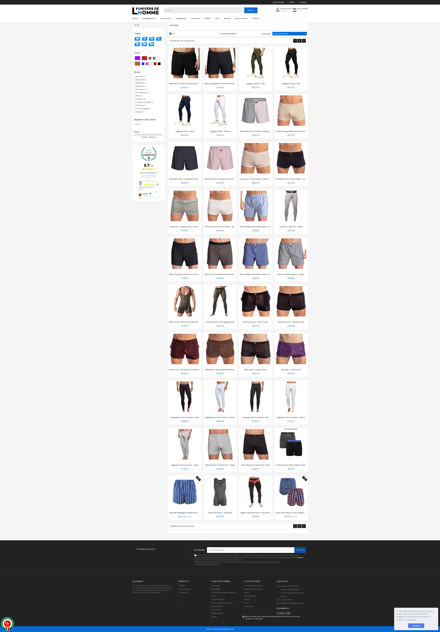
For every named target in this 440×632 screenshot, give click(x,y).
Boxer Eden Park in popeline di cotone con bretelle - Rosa (228, 179)
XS (242, 88)
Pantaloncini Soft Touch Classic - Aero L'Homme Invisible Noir (300, 179)
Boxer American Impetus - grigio (291, 274)
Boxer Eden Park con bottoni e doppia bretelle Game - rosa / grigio (267, 131)
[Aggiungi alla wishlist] (182, 62)
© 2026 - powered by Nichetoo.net (220, 629)
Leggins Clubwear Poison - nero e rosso (256, 513)
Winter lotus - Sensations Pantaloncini (184, 370)
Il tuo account (252, 581)
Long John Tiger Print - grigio (291, 227)
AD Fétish (141, 76)
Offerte (182, 586)
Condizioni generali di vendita (223, 592)
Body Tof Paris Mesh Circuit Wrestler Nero (185, 322)
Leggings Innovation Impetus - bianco (220, 417)
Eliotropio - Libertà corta (291, 370)
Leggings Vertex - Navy (185, 131)
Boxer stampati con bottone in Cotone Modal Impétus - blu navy (195, 274)
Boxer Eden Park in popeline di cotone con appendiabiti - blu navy (195, 179)
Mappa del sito (217, 613)
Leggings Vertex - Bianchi (220, 131)
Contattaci (216, 610)
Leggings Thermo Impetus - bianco (291, 417)
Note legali (215, 589)
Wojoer (140, 112)
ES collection (143, 92)
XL (188, 88)
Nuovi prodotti (184, 589)
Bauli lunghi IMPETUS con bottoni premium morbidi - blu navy (229, 84)
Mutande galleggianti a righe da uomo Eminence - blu (191, 513)
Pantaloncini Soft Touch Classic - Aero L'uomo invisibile (227, 227)
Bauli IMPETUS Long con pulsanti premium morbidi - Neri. (191, 84)
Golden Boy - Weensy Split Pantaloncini (220, 370)
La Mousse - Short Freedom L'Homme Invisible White (261, 179)
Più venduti (183, 592)
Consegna (215, 586)
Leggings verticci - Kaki (255, 84)
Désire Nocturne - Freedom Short (291, 322)
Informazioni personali (253, 586)
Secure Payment (218, 599)
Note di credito (250, 596)
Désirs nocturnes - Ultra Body (220, 513)
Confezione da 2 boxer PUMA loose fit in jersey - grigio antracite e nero (304, 465)
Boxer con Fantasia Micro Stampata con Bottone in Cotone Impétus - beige (235, 274)
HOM (139, 96)
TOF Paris (141, 105)
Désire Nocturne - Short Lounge (255, 322)
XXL (192, 88)
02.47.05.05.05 (286, 600)
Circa (213, 596)
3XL (268, 88)
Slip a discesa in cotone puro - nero (255, 465)
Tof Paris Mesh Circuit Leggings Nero (220, 322)
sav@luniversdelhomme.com (292, 603)
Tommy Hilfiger (143, 108)
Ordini (246, 592)
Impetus (141, 99)
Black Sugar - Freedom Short (255, 370)
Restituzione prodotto (253, 589)
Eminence (141, 89)
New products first (289, 33)
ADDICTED (141, 80)
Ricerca (251, 10)
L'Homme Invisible (145, 102)
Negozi (214, 616)
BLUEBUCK (141, 83)
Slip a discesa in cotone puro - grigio (220, 465)
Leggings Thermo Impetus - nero (255, 417)
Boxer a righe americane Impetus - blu (255, 227)
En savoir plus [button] (410, 620)
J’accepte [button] (416, 626)
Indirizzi (247, 599)
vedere (300, 557)
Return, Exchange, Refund (221, 603)
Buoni (246, 603)
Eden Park (141, 86)
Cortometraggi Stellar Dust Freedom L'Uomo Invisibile (297, 131)
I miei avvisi (248, 606)
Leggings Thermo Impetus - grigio (184, 465)
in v (138, 124)
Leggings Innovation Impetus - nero (184, 417)
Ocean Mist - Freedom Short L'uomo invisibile (187, 227)
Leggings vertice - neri (291, 84)
